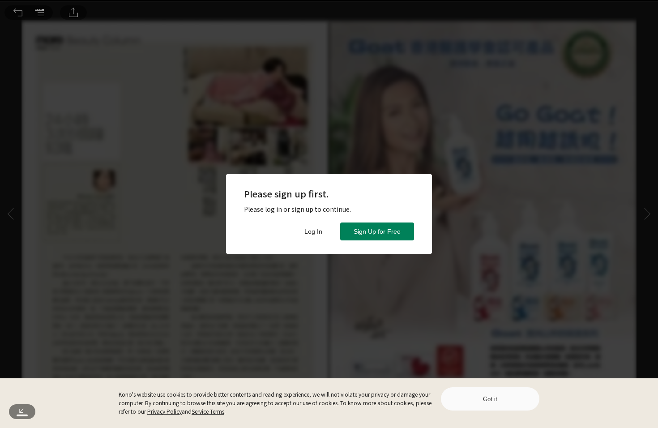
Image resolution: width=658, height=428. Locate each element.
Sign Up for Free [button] (377, 231)
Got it (490, 399)
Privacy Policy (164, 411)
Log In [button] (313, 231)
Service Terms (208, 411)
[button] (18, 12)
